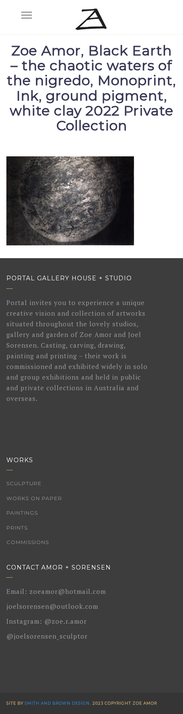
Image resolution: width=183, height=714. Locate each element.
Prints (17, 527)
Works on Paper (34, 498)
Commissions (27, 542)
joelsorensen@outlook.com (52, 606)
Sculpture (24, 483)
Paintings (22, 513)
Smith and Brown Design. (58, 703)
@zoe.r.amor (65, 621)
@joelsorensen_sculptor (47, 636)
